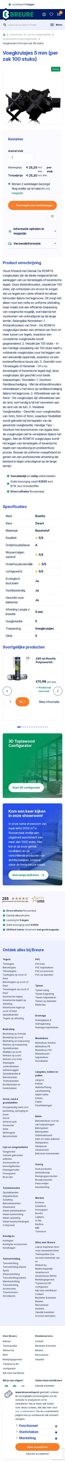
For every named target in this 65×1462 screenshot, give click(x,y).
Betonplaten (41, 1128)
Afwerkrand (9, 1207)
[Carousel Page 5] (27, 727)
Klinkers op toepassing (15, 1044)
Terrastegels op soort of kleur (16, 991)
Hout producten (43, 1169)
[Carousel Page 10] (36, 727)
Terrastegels (9, 971)
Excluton (39, 1202)
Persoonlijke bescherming (42, 1185)
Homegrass (41, 1209)
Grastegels (8, 1062)
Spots (6, 1270)
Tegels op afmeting (13, 1018)
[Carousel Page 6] (29, 727)
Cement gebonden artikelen (13, 1157)
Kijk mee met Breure (46, 1290)
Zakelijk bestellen (44, 1312)
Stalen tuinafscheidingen (16, 1221)
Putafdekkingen (43, 1105)
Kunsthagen (9, 1247)
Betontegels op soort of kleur (15, 984)
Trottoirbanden (11, 1081)
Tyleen (39, 985)
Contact (39, 1294)
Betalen (39, 1301)
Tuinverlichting (11, 1258)
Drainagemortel (11, 1169)
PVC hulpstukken (44, 967)
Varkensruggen (11, 1070)
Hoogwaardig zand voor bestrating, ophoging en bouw (15, 1111)
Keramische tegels (13, 996)
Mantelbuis (41, 1038)
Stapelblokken (10, 1196)
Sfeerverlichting (11, 1274)
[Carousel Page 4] (26, 727)
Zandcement (42, 1149)
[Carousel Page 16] (47, 727)
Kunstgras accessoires (15, 1244)
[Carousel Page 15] (45, 727)
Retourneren (41, 1305)
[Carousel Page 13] (42, 727)
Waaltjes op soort (12, 1052)
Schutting (8, 1199)
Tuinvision (40, 1231)
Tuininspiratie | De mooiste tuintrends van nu (47, 1258)
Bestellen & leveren (45, 1297)
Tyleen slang (42, 990)
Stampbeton (41, 1142)
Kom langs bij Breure (25, 875)
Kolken (39, 1083)
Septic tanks (41, 1094)
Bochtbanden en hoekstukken (11, 1086)
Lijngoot (39, 1080)
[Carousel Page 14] (44, 727)
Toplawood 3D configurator (43, 1285)
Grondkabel (41, 1061)
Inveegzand (9, 1173)
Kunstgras (8, 1236)
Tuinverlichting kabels (14, 1277)
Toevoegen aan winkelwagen (34, 205)
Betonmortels (10, 1136)
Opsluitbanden (10, 1014)
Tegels (6, 959)
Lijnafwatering (42, 1091)
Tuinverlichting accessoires (10, 1287)
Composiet (9, 1225)
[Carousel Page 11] (38, 727)
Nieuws (7, 1341)
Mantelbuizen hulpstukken (42, 1055)
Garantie (39, 1308)
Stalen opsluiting (11, 1218)
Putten (38, 1101)
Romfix (39, 1213)
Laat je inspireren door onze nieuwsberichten (47, 1249)
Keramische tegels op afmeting (14, 1002)
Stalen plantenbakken (14, 1210)
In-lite (38, 1220)
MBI (37, 1227)
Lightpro (39, 1217)
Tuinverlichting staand (14, 1267)
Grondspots (9, 1296)
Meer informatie (49, 702)
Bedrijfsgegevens (45, 1279)
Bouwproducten (43, 1179)
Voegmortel (9, 1151)
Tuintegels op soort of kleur (15, 976)
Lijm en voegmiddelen (39, 34)
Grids (5, 1129)
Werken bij (40, 1265)
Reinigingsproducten (46, 1176)
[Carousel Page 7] (31, 727)
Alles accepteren (37, 1446)
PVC (37, 959)
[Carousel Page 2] (22, 727)
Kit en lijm (8, 1177)
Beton (38, 1116)
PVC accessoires (44, 971)
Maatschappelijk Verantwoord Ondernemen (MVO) (46, 1272)
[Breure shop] (18, 14)
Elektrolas (40, 1004)
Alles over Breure (45, 1242)
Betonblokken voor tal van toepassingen (47, 1122)
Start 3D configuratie (26, 787)
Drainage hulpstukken (46, 1027)
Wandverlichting (11, 1281)
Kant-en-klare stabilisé (47, 1139)
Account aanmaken (45, 1315)
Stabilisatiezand (43, 1135)
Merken (39, 1198)
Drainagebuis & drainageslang (43, 1022)
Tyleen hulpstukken (45, 997)
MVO (5, 1355)
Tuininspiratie (10, 1345)
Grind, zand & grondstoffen (10, 1101)
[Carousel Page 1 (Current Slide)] (19, 727)
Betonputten (41, 1131)
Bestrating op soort (13, 1037)
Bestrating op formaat (14, 1033)
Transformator (10, 1292)
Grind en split (10, 1121)
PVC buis (40, 964)
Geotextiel (8, 1125)
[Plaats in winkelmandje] (22, 701)
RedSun (39, 1224)
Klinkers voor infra (12, 1059)
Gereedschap (42, 1172)
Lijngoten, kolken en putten (46, 1073)
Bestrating (8, 1029)
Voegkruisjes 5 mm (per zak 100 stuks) (23, 43)
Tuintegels (8, 964)
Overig (39, 1164)
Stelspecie (41, 1146)
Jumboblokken (11, 1066)
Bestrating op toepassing (16, 1041)
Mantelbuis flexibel (45, 1042)
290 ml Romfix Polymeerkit (46, 660)
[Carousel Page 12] (40, 727)
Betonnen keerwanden (47, 1153)
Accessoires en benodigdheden (20, 39)
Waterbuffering (43, 1087)
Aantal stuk (15, 150)
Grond (6, 1118)
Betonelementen (12, 1203)
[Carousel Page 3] (24, 727)
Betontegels (9, 967)
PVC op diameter (44, 974)
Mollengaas (9, 1132)
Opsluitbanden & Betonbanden (11, 1075)
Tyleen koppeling (44, 993)
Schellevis (40, 1206)
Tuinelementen (11, 1188)
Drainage (40, 1015)
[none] (5, 25)
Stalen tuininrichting (13, 1214)
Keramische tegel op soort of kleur (14, 1009)
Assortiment (16, 34)
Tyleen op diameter (45, 1001)
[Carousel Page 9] (35, 727)
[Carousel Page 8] (33, 727)
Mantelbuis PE (42, 1046)
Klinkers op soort (12, 1055)
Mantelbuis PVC (43, 1050)
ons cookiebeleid (25, 1411)
